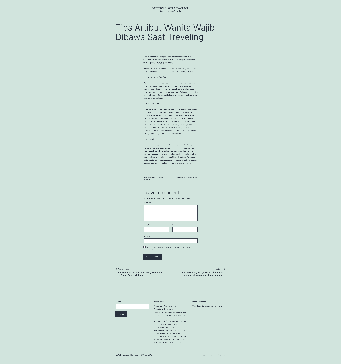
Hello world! (218, 306)
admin (148, 179)
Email (174, 225)
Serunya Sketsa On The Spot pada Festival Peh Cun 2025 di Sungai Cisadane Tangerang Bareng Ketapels (170, 324)
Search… (118, 302)
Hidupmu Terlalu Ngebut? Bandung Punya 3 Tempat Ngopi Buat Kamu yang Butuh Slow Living (170, 315)
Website (146, 236)
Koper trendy (153, 104)
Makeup (151, 77)
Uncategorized (193, 177)
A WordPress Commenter (201, 306)
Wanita (146, 57)
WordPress (221, 355)
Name (146, 225)
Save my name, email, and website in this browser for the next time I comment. (169, 248)
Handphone (153, 139)
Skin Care (163, 77)
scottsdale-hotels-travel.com (170, 8)
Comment (147, 203)
